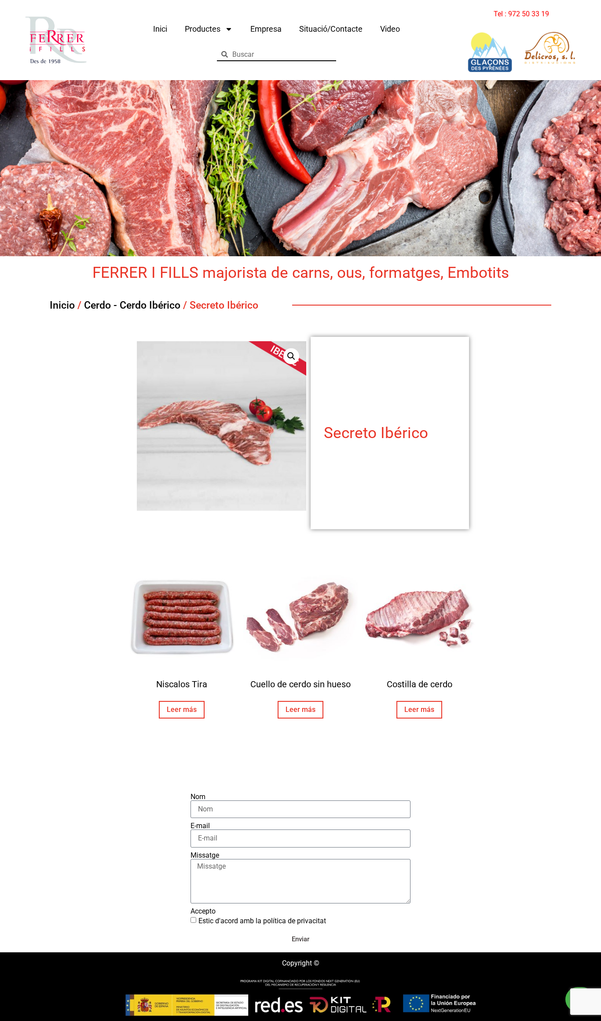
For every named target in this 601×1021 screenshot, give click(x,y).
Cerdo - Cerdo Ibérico (132, 305)
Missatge (205, 855)
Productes (202, 28)
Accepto (203, 911)
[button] (291, 356)
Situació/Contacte (331, 28)
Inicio (62, 305)
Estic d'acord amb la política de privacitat (262, 921)
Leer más (182, 709)
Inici (160, 28)
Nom (198, 796)
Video (390, 28)
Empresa (266, 28)
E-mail (200, 825)
